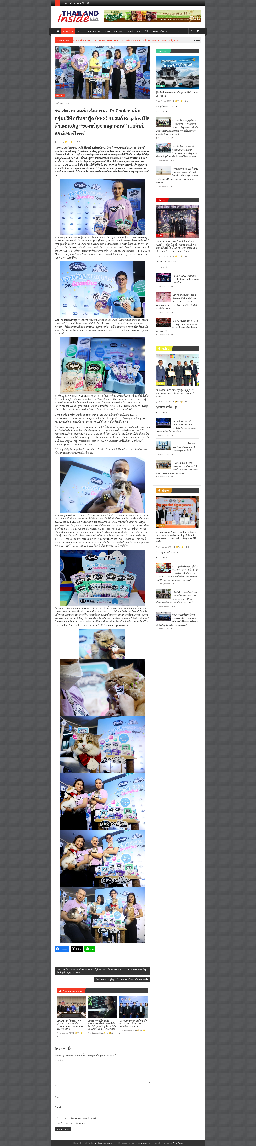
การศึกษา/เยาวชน (93, 31)
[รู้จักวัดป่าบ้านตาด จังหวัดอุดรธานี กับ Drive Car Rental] (177, 74)
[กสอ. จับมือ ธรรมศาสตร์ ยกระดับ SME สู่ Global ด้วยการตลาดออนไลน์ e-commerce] (133, 1008)
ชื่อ (57, 1089)
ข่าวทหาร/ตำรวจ (160, 31)
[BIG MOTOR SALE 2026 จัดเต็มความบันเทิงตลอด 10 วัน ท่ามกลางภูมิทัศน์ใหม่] (163, 279)
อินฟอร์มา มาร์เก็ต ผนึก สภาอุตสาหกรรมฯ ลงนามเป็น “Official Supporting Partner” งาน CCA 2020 (70, 1026)
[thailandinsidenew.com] (58, 31)
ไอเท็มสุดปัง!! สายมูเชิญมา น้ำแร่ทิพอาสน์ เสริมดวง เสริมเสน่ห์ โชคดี (121, 981)
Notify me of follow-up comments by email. (76, 1119)
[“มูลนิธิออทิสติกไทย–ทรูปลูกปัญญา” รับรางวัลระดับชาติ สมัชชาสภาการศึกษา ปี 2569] (177, 371)
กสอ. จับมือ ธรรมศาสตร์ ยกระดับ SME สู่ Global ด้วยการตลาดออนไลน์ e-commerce (133, 1025)
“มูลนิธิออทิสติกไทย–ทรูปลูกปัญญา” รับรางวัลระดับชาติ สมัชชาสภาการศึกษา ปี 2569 (175, 395)
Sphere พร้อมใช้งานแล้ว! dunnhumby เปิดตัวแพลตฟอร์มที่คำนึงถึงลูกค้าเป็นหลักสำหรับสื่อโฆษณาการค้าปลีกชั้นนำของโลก (102, 1026)
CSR (147, 31)
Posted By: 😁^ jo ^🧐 (65, 144)
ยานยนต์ (129, 31)
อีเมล (58, 1099)
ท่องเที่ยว (118, 31)
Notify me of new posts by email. (72, 1125)
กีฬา (139, 31)
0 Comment (83, 144)
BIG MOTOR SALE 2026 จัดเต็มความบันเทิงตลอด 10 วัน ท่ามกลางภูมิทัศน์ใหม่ (185, 281)
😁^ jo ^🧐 (78, 1035)
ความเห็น (59, 1062)
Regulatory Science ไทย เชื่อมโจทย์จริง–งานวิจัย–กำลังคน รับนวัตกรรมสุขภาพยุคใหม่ (184, 449)
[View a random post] (198, 31)
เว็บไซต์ (58, 1109)
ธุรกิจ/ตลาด (68, 31)
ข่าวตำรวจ (160, 528)
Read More (161, 113)
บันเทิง (107, 31)
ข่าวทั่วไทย (175, 31)
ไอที (79, 31)
